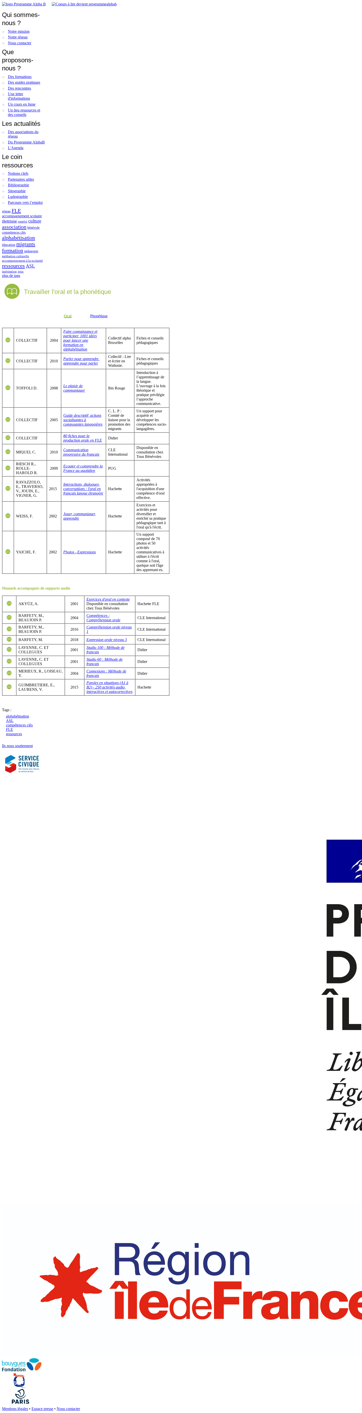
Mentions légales (15, 1409)
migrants (25, 244)
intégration (9, 271)
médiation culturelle (15, 256)
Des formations (20, 77)
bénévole (33, 227)
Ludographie (18, 196)
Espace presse (42, 1409)
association (14, 227)
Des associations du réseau (23, 134)
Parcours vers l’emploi (25, 202)
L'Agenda (15, 148)
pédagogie (31, 251)
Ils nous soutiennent (17, 746)
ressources (13, 266)
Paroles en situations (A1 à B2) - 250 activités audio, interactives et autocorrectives (109, 687)
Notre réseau (18, 37)
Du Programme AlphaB (26, 142)
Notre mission (19, 31)
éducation (8, 245)
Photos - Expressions (79, 552)
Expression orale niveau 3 (106, 640)
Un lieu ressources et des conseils (24, 112)
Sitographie (17, 191)
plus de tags (11, 275)
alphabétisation (18, 238)
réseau (6, 211)
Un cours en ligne (21, 104)
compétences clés (14, 232)
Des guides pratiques (24, 82)
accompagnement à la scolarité (22, 260)
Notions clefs (18, 173)
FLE (16, 211)
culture (34, 221)
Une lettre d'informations (19, 96)
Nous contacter (19, 43)
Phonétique (99, 316)
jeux (21, 271)
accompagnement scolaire (22, 216)
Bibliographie (18, 185)
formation (12, 250)
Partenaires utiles (21, 179)
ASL (30, 266)
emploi (22, 221)
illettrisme (9, 221)
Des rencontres (19, 88)
